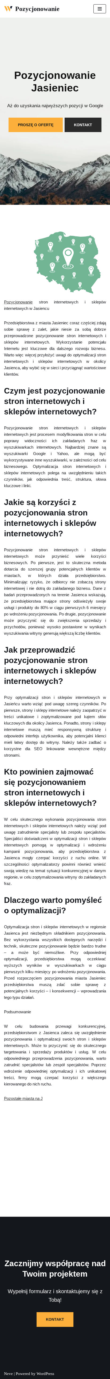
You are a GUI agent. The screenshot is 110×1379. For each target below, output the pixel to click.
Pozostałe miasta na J (23, 1098)
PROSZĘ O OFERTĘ (35, 125)
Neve (8, 1374)
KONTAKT (83, 125)
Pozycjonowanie (18, 302)
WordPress (45, 1374)
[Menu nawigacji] (99, 8)
